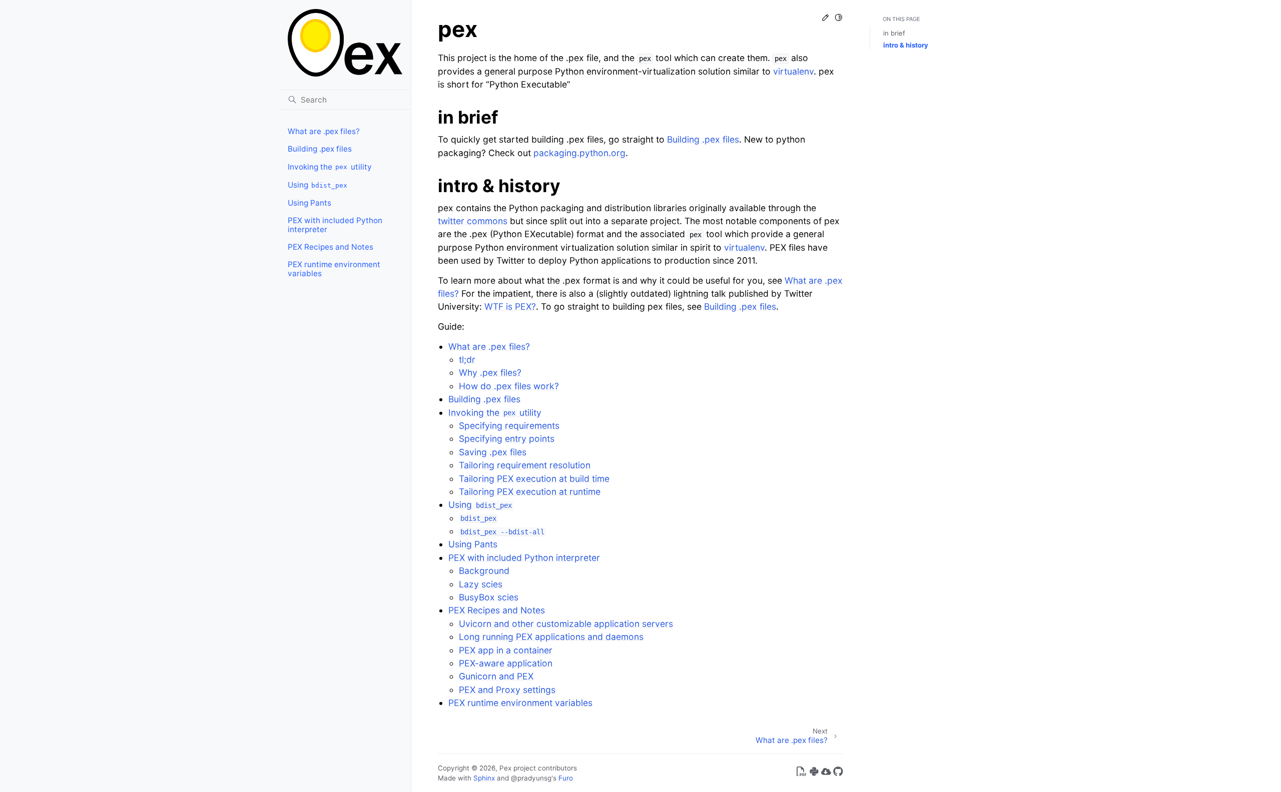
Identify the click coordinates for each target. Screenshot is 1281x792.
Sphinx (484, 778)
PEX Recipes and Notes (330, 247)
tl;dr (467, 359)
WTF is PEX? (510, 306)
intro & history (905, 45)
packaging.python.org (579, 153)
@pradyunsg (531, 778)
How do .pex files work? (509, 386)
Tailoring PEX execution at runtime (529, 491)
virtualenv (793, 71)
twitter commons (472, 221)
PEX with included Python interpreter (335, 225)
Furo (565, 778)
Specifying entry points (506, 438)
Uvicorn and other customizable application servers (566, 623)
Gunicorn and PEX (496, 676)
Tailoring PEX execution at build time (534, 478)
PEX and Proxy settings (507, 689)
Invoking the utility (330, 167)
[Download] (826, 773)
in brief (894, 33)
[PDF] (802, 773)
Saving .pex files (492, 452)
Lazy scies (480, 584)
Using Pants (309, 203)
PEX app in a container (505, 650)
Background (484, 570)
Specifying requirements (509, 425)
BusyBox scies (488, 597)
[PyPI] (814, 773)
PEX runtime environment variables (334, 269)
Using (318, 185)
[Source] (838, 773)
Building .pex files (320, 149)
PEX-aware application (505, 663)
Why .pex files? (490, 372)
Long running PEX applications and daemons (551, 636)
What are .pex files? (324, 131)
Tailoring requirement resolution (524, 465)
